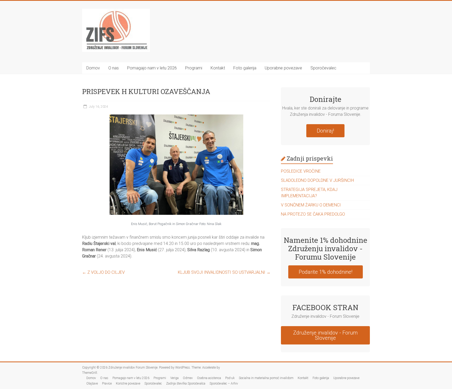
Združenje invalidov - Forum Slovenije (325, 335)
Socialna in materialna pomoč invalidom (266, 378)
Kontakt (218, 67)
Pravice (107, 383)
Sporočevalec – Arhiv (224, 383)
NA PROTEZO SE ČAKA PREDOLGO (313, 214)
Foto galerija (244, 67)
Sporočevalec (323, 67)
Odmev (188, 378)
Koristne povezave (128, 383)
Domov (93, 67)
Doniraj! (325, 131)
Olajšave (92, 383)
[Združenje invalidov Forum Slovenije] (116, 11)
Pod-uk (230, 378)
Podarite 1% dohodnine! (325, 272)
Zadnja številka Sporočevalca (185, 383)
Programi (193, 67)
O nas (113, 67)
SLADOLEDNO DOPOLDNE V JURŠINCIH (317, 180)
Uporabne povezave (283, 67)
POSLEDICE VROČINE (301, 171)
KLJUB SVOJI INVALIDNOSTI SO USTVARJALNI (224, 272)
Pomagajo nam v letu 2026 (152, 67)
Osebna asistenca (209, 378)
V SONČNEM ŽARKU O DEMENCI (311, 204)
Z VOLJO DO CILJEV (103, 272)
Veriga (174, 378)
